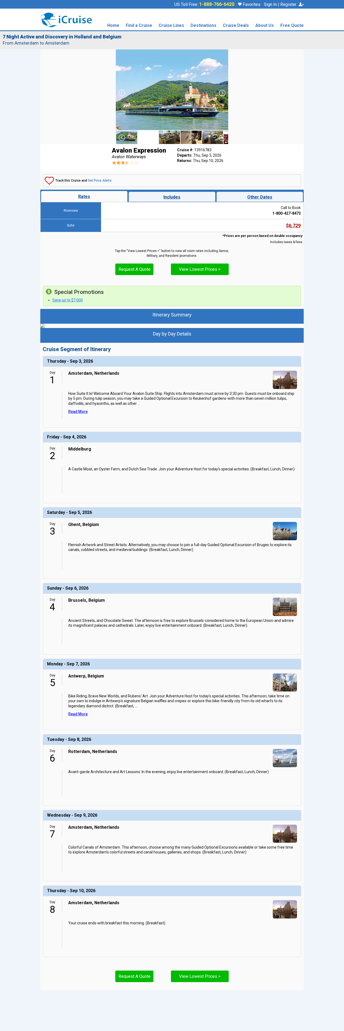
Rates (84, 196)
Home (113, 25)
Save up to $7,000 (67, 300)
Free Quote (292, 25)
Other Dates (259, 197)
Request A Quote (134, 269)
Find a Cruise (139, 25)
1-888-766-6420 (216, 4)
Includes (171, 197)
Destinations (203, 25)
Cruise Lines (171, 25)
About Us (264, 25)
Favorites (251, 4)
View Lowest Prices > (199, 269)
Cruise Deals (236, 25)
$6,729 (293, 225)
